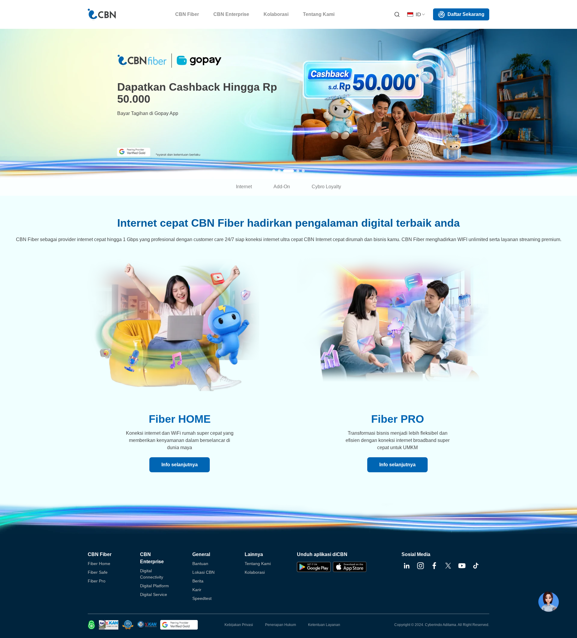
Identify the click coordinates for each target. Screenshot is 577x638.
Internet (244, 186)
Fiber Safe (98, 572)
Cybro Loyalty (326, 186)
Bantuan (200, 563)
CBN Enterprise (152, 558)
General (201, 554)
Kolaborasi (255, 572)
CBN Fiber (99, 554)
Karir (196, 589)
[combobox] (416, 14)
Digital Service (153, 594)
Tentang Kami (258, 563)
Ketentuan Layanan (324, 625)
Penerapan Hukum (280, 625)
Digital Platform (154, 585)
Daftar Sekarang (465, 14)
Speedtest (202, 598)
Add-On (281, 186)
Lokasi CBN (203, 572)
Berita (197, 581)
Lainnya (254, 554)
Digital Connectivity (151, 573)
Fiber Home (99, 563)
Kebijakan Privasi (238, 625)
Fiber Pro (96, 581)
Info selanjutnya (179, 464)
